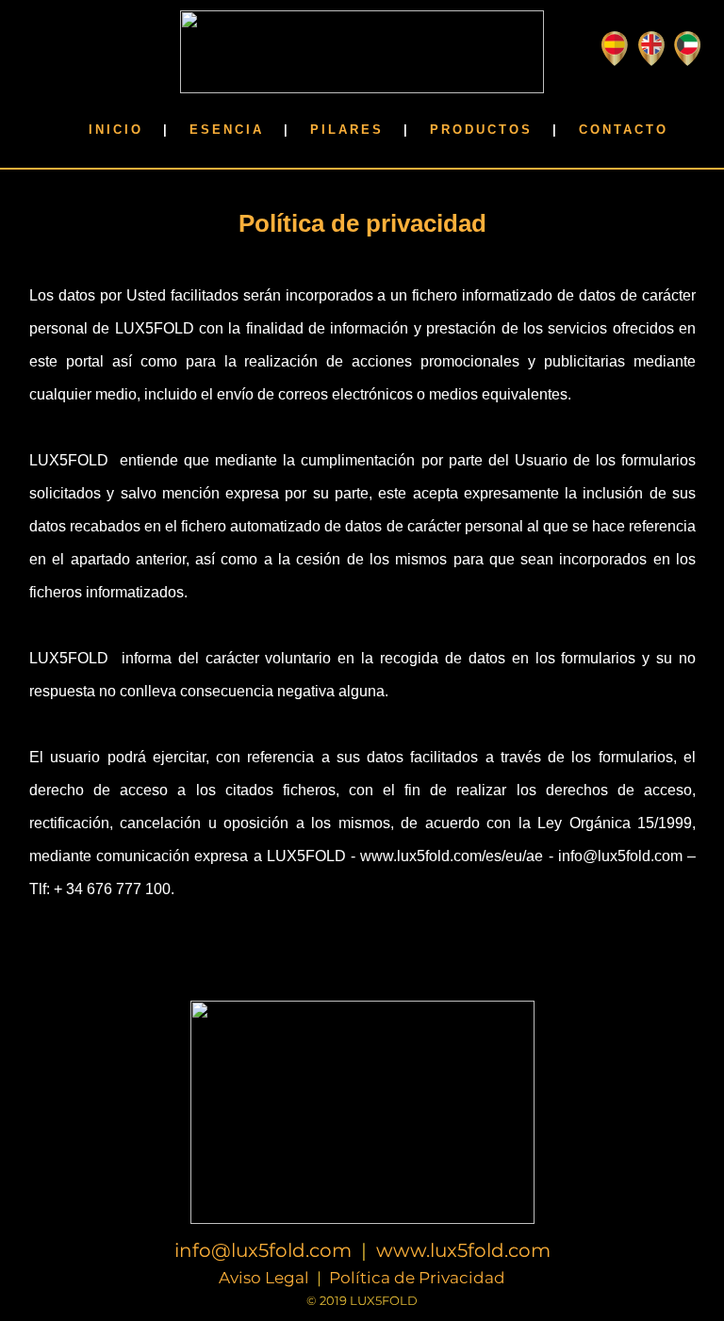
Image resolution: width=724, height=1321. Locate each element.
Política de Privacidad (417, 1278)
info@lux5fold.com (263, 1251)
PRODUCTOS (481, 129)
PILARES (347, 129)
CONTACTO (623, 129)
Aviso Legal (264, 1278)
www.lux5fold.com (463, 1251)
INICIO (116, 129)
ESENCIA (226, 129)
